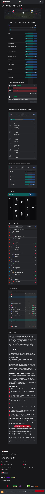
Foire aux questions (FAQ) (7, 464)
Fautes (9, 48)
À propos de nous (5, 462)
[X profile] (4, 458)
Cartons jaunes (10, 59)
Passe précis (10, 69)
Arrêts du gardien (11, 64)
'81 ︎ (10, 29)
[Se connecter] (40, 2)
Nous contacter (5, 469)
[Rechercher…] (37, 1)
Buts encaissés (12, 184)
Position (11, 171)
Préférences (40, 492)
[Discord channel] (13, 458)
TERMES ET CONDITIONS (6, 466)
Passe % (9, 72)
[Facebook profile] (2, 458)
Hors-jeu (9, 54)
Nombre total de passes (12, 66)
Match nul (12, 176)
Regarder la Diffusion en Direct (23, 426)
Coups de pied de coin (12, 51)
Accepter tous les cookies (40, 490)
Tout (10, 229)
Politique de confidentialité (7, 467)
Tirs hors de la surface (12, 46)
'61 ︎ (35, 27)
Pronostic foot (26, 462)
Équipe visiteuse (21, 229)
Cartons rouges (10, 61)
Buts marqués (12, 181)
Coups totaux (10, 38)
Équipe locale (14, 229)
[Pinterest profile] (7, 458)
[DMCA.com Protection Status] (28, 486)
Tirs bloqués (10, 41)
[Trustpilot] (10, 486)
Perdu (11, 179)
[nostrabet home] (5, 451)
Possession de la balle (12, 56)
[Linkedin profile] (11, 458)
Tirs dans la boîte (11, 43)
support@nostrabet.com (5, 480)
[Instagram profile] (9, 458)
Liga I (7, 6)
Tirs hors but (10, 35)
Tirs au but (10, 33)
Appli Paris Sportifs (27, 466)
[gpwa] (15, 486)
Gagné (11, 174)
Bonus (25, 464)
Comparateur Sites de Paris (29, 467)
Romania (3, 6)
